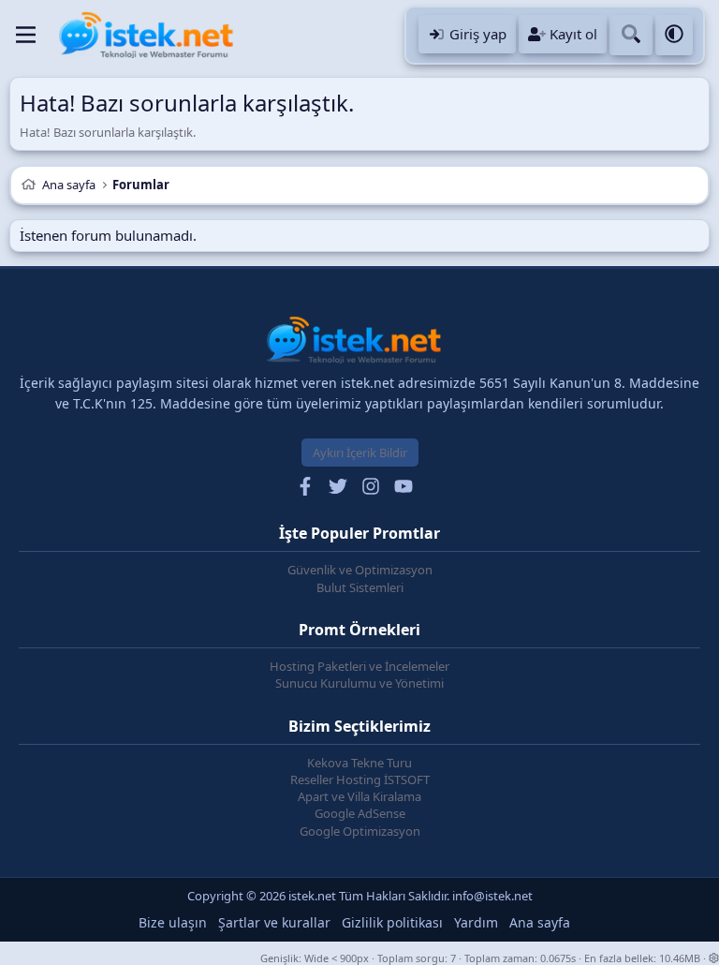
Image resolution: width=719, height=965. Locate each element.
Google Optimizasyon (360, 831)
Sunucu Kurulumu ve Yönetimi (359, 683)
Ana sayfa (539, 922)
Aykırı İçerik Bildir (360, 452)
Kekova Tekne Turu (359, 762)
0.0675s (558, 958)
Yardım (476, 922)
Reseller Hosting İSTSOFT (360, 779)
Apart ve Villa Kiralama (359, 796)
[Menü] (26, 34)
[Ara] (631, 35)
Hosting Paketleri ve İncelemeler (359, 666)
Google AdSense (360, 813)
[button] (674, 35)
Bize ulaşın (173, 922)
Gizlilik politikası (392, 922)
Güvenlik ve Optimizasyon (360, 569)
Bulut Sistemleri (360, 587)
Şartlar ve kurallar (274, 922)
